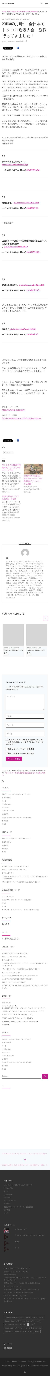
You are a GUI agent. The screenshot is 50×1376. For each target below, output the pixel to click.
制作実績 (5, 821)
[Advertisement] (25, 1116)
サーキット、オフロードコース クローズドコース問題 (20, 910)
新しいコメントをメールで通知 (21, 749)
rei (5, 41)
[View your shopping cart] (41, 3)
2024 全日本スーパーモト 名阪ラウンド (15, 866)
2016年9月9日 (33, 334)
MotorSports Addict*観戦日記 (27, 11)
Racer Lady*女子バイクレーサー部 (15, 1018)
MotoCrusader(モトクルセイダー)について (16, 794)
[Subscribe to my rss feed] (3, 781)
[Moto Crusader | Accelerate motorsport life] (8, 3)
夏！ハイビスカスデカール (11, 972)
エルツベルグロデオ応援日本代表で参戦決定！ (17, 979)
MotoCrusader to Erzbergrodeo (13, 982)
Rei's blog (11, 11)
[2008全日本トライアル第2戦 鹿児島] (13, 508)
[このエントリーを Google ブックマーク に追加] (18, 48)
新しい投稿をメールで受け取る (21, 753)
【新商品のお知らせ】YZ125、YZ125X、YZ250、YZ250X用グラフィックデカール (24, 877)
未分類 (4, 1025)
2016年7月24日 (33, 252)
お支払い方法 (6, 798)
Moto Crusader (19, 1362)
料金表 (4, 824)
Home (4, 11)
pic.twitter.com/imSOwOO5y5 (15, 164)
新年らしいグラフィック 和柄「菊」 (14, 870)
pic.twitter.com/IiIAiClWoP (16, 247)
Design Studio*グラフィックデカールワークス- (20, 1011)
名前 (9, 716)
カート (4, 801)
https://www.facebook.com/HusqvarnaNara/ (21, 418)
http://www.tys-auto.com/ (13, 410)
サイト (10, 734)
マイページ (5, 807)
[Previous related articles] (40, 618)
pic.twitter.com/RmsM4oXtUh (23, 329)
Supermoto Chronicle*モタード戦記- (18, 1021)
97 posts (10, 597)
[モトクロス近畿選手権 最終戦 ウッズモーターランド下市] (13, 478)
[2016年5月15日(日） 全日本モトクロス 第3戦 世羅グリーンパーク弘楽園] (33, 469)
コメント (11, 697)
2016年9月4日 (33, 208)
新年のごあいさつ (8, 873)
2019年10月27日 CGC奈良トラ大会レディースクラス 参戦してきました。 (25, 986)
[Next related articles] (45, 618)
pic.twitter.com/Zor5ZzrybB (31, 285)
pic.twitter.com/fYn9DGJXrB (26, 203)
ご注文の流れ (6, 804)
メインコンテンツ (8, 811)
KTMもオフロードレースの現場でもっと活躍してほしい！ (21, 882)
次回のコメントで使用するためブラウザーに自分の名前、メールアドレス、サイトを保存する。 (24, 742)
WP (14, 1366)
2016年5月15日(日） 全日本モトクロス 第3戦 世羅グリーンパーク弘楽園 (33, 479)
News (4, 1002)
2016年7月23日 (33, 290)
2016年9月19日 (33, 170)
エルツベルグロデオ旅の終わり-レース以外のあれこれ (20, 976)
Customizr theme (40, 1366)
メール (10, 725)
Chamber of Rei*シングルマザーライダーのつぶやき (22, 1008)
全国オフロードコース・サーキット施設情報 (16, 817)
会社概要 (5, 814)
